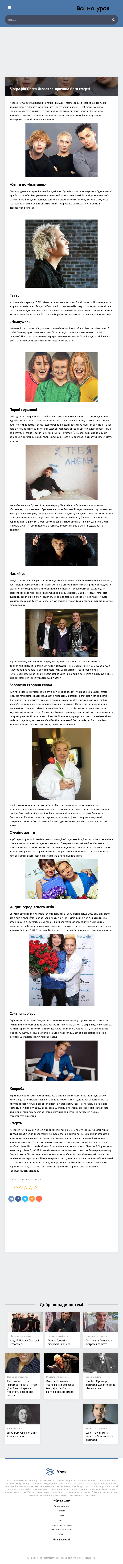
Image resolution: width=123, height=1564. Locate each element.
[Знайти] (113, 20)
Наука (61, 1515)
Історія (61, 1510)
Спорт (61, 1533)
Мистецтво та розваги (61, 1529)
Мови (61, 1520)
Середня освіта (61, 1506)
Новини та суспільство (30, 1179)
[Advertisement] (61, 54)
